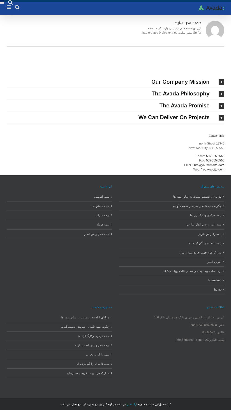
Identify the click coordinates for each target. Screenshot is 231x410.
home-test (215, 280)
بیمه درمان (102, 224)
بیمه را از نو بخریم (210, 234)
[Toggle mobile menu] (9, 7)
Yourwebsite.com (212, 169)
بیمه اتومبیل (101, 196)
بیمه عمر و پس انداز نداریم (204, 224)
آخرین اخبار (214, 261)
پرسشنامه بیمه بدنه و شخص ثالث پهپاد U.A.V (193, 271)
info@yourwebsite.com (209, 165)
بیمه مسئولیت (100, 206)
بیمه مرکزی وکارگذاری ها (206, 215)
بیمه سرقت (102, 215)
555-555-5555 (215, 156)
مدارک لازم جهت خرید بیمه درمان (200, 252)
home (218, 289)
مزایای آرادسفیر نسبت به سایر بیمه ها (197, 196)
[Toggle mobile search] (17, 7)
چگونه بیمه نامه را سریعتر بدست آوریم (197, 206)
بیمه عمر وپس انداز (96, 234)
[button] (115, 82)
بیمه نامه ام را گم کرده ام (205, 243)
